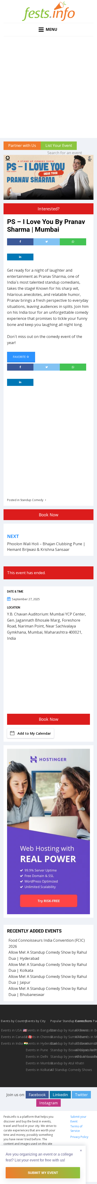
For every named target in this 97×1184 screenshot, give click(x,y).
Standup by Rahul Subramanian (62, 1043)
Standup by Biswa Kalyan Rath (62, 1050)
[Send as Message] (73, 241)
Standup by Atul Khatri (62, 1063)
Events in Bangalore (37, 1030)
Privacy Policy (79, 1137)
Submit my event (43, 1173)
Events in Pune (37, 1050)
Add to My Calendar (34, 733)
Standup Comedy (31, 500)
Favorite (19, 357)
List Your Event (58, 145)
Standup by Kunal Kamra (62, 1030)
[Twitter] (46, 241)
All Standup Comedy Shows (62, 1069)
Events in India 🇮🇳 (13, 1043)
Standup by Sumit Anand (62, 1037)
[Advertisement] (48, 87)
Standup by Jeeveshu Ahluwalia (62, 1056)
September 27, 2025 (26, 599)
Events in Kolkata (37, 1069)
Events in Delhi (37, 1056)
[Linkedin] (20, 257)
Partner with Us (22, 145)
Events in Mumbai (37, 1063)
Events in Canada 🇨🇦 (13, 1037)
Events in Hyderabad (37, 1043)
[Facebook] (20, 241)
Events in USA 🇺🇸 (13, 1030)
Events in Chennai (37, 1037)
